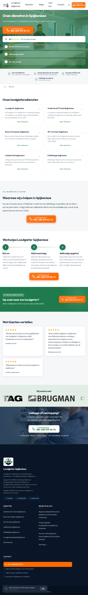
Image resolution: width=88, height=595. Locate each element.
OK (43, 589)
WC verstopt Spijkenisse (11, 522)
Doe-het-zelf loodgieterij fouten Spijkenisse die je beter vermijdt (49, 536)
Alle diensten (8, 542)
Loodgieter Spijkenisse (15, 4)
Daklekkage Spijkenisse (11, 532)
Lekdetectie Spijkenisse (11, 527)
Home (5, 87)
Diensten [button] (29, 4)
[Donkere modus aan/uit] (69, 5)
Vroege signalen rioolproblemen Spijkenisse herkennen (48, 526)
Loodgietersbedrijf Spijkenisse (14, 537)
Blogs (41, 4)
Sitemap (48, 592)
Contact (60, 4)
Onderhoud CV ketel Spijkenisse (14, 512)
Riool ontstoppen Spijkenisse (13, 517)
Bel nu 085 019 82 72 (15, 564)
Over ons (51, 4)
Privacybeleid (13, 590)
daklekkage (50, 204)
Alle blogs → (43, 544)
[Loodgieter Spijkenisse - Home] (6, 5)
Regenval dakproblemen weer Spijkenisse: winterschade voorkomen (49, 515)
